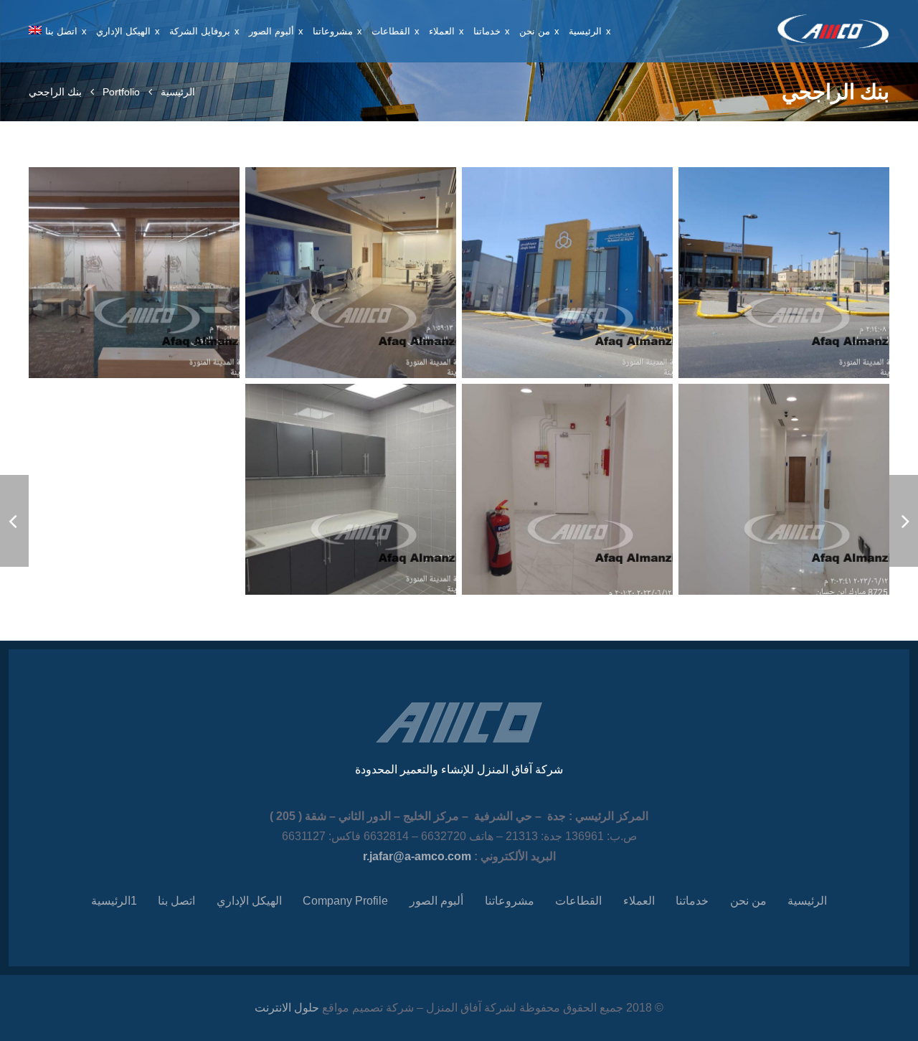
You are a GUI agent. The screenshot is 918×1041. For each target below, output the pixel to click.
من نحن (748, 901)
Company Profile (345, 901)
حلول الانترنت (287, 1008)
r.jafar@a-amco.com (417, 856)
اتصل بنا (176, 901)
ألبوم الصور (436, 901)
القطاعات (578, 901)
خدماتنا (692, 901)
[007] (350, 489)
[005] (784, 489)
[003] (350, 272)
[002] (567, 272)
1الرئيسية (114, 901)
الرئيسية (178, 92)
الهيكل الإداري (249, 901)
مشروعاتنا (509, 901)
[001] (784, 272)
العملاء (639, 901)
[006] (567, 489)
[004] (134, 272)
